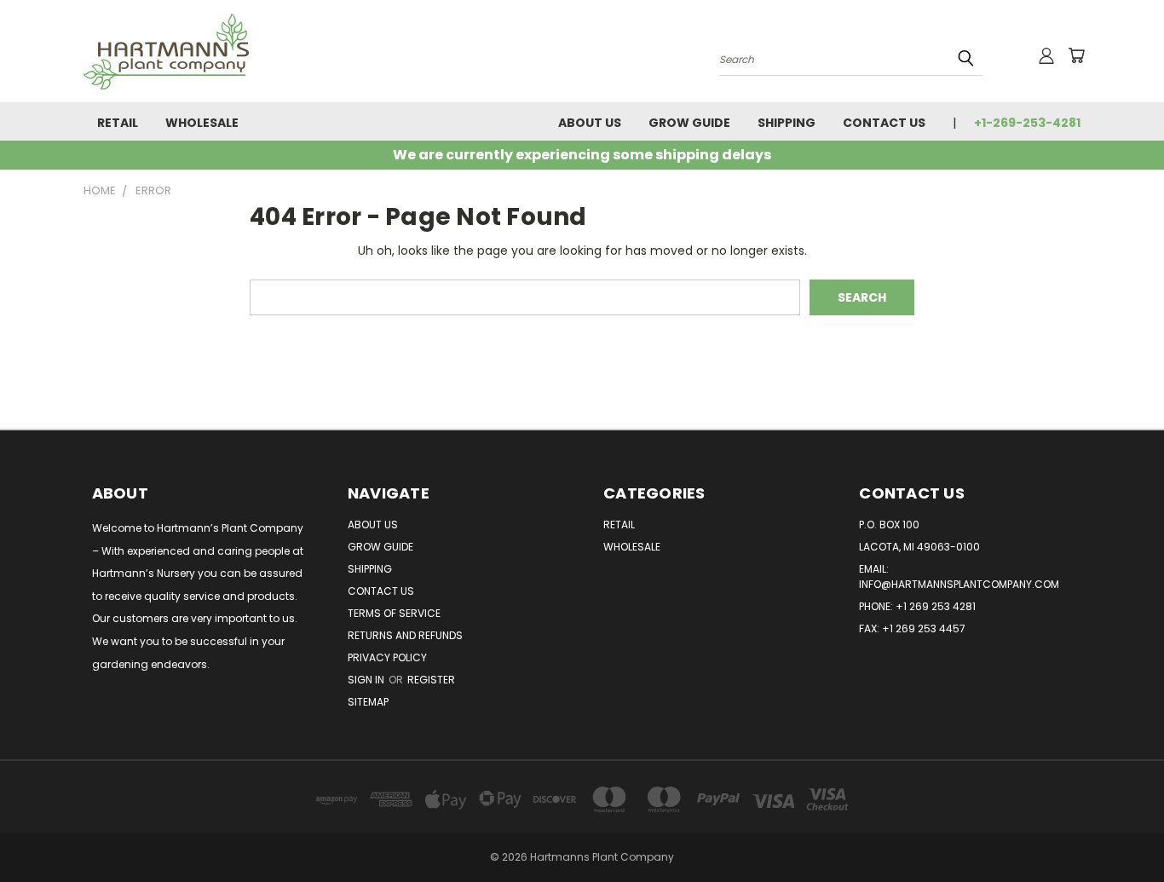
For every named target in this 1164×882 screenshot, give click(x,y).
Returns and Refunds (405, 635)
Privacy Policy (387, 657)
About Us (589, 122)
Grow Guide (689, 122)
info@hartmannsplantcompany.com (959, 584)
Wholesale (202, 122)
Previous (1119, 829)
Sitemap (368, 702)
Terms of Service (394, 613)
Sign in (367, 679)
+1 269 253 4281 (936, 606)
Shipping (786, 122)
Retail (117, 122)
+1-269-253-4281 (1027, 122)
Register (431, 679)
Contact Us (884, 122)
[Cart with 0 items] (1076, 55)
